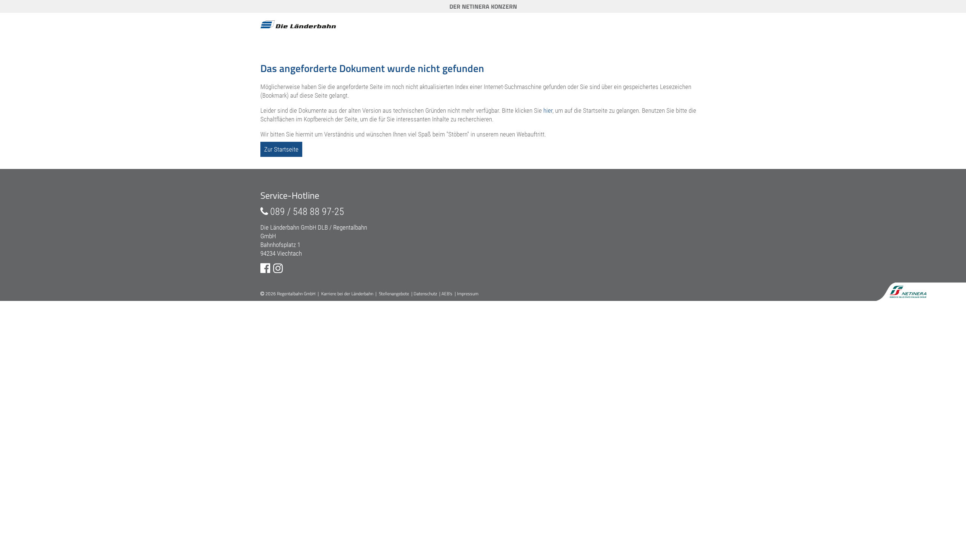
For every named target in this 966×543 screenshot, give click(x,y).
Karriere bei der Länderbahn (347, 293)
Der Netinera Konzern (483, 6)
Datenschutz (425, 293)
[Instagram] (278, 268)
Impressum (467, 293)
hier (547, 110)
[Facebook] (265, 268)
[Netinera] (910, 290)
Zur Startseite (281, 149)
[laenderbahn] (298, 25)
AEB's (446, 293)
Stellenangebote (394, 293)
